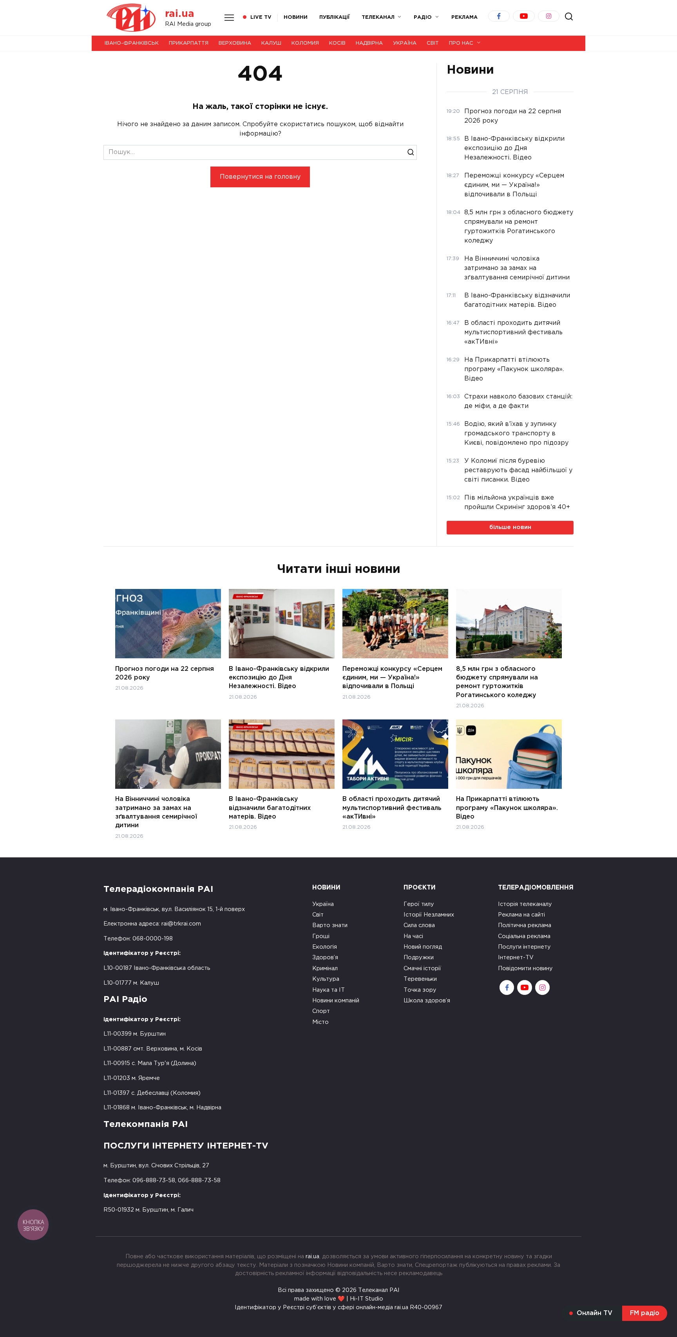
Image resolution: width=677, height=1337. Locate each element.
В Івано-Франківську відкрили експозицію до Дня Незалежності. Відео (279, 677)
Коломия (305, 43)
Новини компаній (335, 1000)
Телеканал (378, 17)
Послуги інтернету (524, 946)
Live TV (261, 17)
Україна (404, 43)
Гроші (320, 936)
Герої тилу (419, 904)
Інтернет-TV (516, 957)
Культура (325, 979)
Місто (320, 1022)
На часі (413, 936)
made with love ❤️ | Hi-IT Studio (338, 1298)
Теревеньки (420, 979)
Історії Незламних (429, 914)
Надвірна (369, 43)
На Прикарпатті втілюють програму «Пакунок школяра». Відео (507, 808)
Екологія (324, 946)
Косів (337, 43)
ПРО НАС (461, 43)
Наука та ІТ (328, 990)
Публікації (334, 17)
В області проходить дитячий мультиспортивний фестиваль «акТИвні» (392, 808)
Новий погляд (423, 946)
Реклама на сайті (521, 914)
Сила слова (419, 925)
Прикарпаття (188, 43)
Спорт (321, 1011)
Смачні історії (422, 968)
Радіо (423, 17)
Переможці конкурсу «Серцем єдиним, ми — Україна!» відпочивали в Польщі (392, 677)
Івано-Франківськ (132, 43)
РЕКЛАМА (464, 17)
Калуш (271, 43)
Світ (433, 43)
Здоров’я (325, 957)
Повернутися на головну (260, 177)
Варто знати (330, 925)
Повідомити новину (525, 968)
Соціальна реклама (524, 936)
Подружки (419, 957)
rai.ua (179, 13)
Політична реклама (524, 925)
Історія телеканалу (525, 904)
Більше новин (510, 527)
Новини (296, 17)
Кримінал (325, 968)
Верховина (235, 43)
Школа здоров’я (427, 1000)
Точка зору (420, 990)
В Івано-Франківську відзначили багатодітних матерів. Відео (270, 808)
